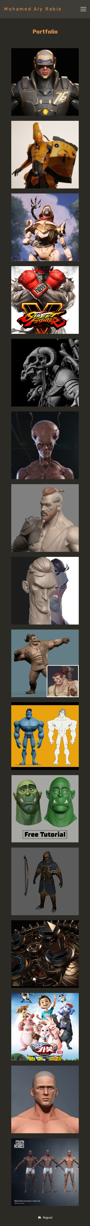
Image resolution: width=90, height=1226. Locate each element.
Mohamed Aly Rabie (33, 9)
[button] (45, 1217)
